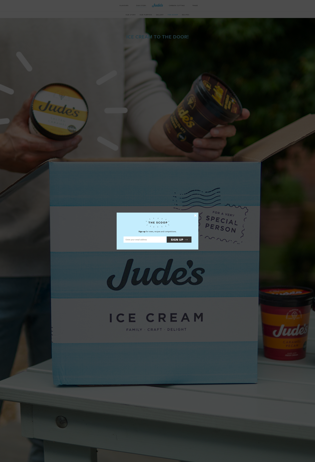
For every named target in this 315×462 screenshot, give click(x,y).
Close (195, 215)
